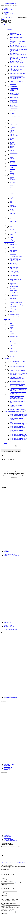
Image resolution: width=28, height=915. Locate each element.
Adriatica (12, 128)
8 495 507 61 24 (4, 862)
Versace (11, 215)
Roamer (11, 195)
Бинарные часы (13, 86)
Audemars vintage (14, 260)
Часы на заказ (7, 622)
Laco (11, 171)
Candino (12, 142)
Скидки (6, 694)
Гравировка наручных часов (17, 366)
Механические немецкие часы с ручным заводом (18, 47)
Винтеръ (12, 311)
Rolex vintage (13, 298)
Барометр (12, 90)
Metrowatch (12, 178)
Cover (11, 147)
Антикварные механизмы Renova (18, 435)
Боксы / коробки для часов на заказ (18, 364)
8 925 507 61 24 (12, 862)
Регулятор (12, 68)
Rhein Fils (12, 341)
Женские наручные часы (16, 37)
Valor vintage (13, 306)
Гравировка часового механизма (18, 368)
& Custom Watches (14, 124)
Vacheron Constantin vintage (16, 304)
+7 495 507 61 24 (5, 17)
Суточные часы (13, 108)
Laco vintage (13, 283)
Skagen (11, 202)
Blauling (12, 138)
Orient (11, 189)
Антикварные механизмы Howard (18, 423)
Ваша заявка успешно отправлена (9, 876)
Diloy (11, 328)
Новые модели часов (9, 696)
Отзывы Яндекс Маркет (10, 3)
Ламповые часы (14, 97)
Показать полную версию (7, 844)
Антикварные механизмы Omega (18, 434)
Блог (5, 11)
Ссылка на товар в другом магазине (10, 907)
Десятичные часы (14, 94)
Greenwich (12, 158)
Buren (11, 139)
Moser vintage (13, 288)
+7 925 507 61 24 (13, 17)
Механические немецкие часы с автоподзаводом (18, 55)
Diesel (11, 327)
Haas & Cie (12, 162)
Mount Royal (13, 179)
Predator (12, 193)
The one (11, 209)
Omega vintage (13, 250)
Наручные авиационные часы (17, 77)
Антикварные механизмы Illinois (18, 424)
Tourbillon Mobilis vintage (16, 302)
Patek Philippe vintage (15, 292)
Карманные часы (14, 118)
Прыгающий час (14, 102)
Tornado (12, 210)
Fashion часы (13, 84)
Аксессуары (7, 319)
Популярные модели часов (10, 697)
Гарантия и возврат (8, 13)
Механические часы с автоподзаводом (15, 52)
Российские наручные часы (17, 66)
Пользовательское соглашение (11, 555)
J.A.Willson (12, 339)
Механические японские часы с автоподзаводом (18, 63)
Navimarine (12, 182)
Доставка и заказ (8, 9)
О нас (5, 550)
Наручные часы (8, 29)
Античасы (12, 113)
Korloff (11, 167)
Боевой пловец (13, 221)
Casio (11, 143)
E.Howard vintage (14, 271)
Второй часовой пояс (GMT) (17, 116)
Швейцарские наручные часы (17, 73)
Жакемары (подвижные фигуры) (18, 370)
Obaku (11, 187)
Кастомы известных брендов (17, 381)
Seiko (11, 201)
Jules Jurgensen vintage (15, 279)
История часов (7, 768)
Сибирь (11, 240)
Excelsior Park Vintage (15, 272)
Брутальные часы (14, 88)
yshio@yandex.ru (21, 862)
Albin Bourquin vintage (15, 259)
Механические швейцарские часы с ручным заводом (18, 44)
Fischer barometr (13, 153)
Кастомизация (7, 836)
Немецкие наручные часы (16, 76)
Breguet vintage (13, 264)
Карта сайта (7, 552)
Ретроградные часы (14, 70)
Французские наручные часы (17, 81)
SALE (5, 15)
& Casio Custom (13, 123)
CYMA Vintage (13, 268)
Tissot (11, 348)
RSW (11, 198)
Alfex (11, 131)
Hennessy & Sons (14, 336)
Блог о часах (7, 765)
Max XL (12, 177)
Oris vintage (12, 251)
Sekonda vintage (13, 254)
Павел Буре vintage (14, 314)
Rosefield (12, 197)
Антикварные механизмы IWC (17, 426)
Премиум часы (13, 101)
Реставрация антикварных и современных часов (17, 396)
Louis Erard (12, 174)
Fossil (11, 154)
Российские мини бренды (16, 398)
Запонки (12, 353)
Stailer (11, 345)
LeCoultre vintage (14, 284)
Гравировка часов (8, 839)
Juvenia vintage (13, 280)
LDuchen (12, 173)
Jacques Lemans (13, 165)
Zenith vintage (13, 309)
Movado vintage (13, 290)
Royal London (13, 343)
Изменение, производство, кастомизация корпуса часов (17, 378)
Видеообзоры (7, 769)
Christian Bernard (14, 145)
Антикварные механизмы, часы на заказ (14, 411)
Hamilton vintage (14, 275)
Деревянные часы (14, 93)
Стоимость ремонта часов (10, 629)
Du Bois (12, 150)
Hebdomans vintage (14, 276)
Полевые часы (13, 100)
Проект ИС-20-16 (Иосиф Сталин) (18, 388)
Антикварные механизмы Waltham (18, 438)
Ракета (11, 237)
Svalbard (12, 205)
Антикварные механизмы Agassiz (18, 414)
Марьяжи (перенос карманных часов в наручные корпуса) (17, 384)
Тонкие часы (13, 110)
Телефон (3, 879)
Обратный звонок (22, 17)
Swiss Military (13, 206)
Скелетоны (12, 105)
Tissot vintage (13, 300)
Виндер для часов (14, 351)
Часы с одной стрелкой (15, 34)
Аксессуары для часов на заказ (17, 361)
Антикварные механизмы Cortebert (18, 415)
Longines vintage (14, 286)
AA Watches (13, 127)
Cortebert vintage (14, 267)
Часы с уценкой (14, 31)
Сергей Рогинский (14, 317)
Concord (12, 146)
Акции (5, 698)
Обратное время (14, 232)
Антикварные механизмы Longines (18, 432)
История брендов (8, 767)
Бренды (6, 120)
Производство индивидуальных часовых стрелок (18, 392)
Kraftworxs (12, 169)
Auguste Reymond (14, 135)
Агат (11, 218)
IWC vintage (13, 247)
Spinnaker (12, 203)
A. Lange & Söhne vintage (16, 256)
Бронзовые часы (14, 89)
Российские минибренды (16, 69)
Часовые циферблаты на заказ (17, 409)
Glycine (11, 157)
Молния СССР (13, 244)
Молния (12, 229)
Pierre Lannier (13, 191)
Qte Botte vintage (14, 295)
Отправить (3, 884)
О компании (7, 8)
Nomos (11, 185)
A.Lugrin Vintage (14, 258)
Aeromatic (12, 130)
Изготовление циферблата (10, 840)
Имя (2, 878)
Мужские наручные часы (16, 39)
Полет (11, 234)
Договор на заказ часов (9, 626)
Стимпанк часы (14, 106)
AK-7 (11, 321)
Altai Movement (13, 132)
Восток (11, 223)
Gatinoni (12, 333)
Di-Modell (12, 325)
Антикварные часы (9, 242)
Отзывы (6, 1)
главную (12, 475)
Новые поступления (9, 764)
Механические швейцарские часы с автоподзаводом (18, 60)
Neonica (12, 183)
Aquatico (12, 134)
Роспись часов (7, 838)
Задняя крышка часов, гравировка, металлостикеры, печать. (18, 374)
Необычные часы (14, 78)
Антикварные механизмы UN (17, 437)
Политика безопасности (10, 554)
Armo (11, 323)
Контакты (6, 12)
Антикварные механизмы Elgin (18, 416)
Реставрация (7, 835)
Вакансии (6, 556)
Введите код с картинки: (7, 881)
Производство (7, 358)
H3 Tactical (12, 161)
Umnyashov (12, 213)
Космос (11, 226)
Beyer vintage (13, 263)
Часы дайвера (13, 33)
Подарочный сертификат (10, 627)
